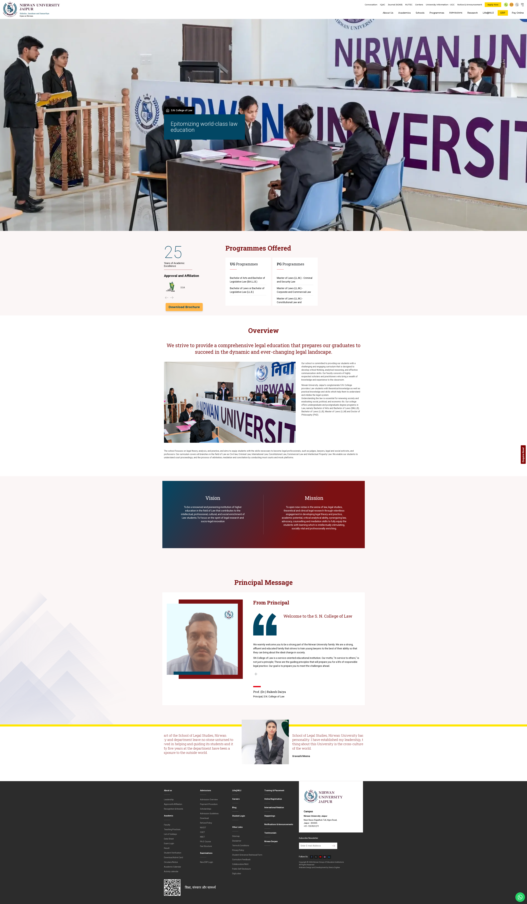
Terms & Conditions (240, 845)
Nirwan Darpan (271, 841)
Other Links (237, 827)
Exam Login (169, 843)
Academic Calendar (172, 867)
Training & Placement (274, 790)
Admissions (455, 12)
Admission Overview (209, 799)
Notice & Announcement (469, 4)
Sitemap (236, 836)
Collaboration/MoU (240, 864)
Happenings (269, 816)
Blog (234, 807)
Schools (420, 13)
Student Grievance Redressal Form (247, 855)
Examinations (206, 853)
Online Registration (273, 799)
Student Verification (172, 853)
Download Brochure (184, 307)
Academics (404, 13)
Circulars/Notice (171, 862)
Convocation (371, 4)
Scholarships (205, 809)
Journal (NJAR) (395, 4)
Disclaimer (236, 841)
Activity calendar (171, 871)
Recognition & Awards (173, 809)
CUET (202, 832)
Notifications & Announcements (278, 824)
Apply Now (492, 4)
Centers (419, 4)
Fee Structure (206, 846)
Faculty (167, 825)
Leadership (169, 799)
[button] (166, 297)
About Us (388, 13)
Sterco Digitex (334, 867)
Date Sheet (169, 839)
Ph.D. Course (205, 841)
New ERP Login (206, 862)
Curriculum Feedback (241, 859)
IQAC (382, 4)
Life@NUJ (488, 13)
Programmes (436, 13)
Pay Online (518, 13)
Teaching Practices (172, 829)
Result (166, 848)
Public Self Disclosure (241, 869)
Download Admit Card (173, 857)
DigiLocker (236, 873)
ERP (502, 13)
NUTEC (408, 4)
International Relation (274, 807)
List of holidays (170, 834)
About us (168, 790)
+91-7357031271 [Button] (311, 826)
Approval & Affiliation (173, 804)
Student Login (238, 816)
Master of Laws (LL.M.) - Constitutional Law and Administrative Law (290, 302)
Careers (236, 799)
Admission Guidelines (209, 813)
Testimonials (270, 833)
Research (472, 13)
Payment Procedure (209, 804)
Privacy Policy (238, 850)
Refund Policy (206, 823)
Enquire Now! (523, 454)
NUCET (203, 827)
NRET (202, 837)
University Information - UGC (440, 4)
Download (204, 818)
